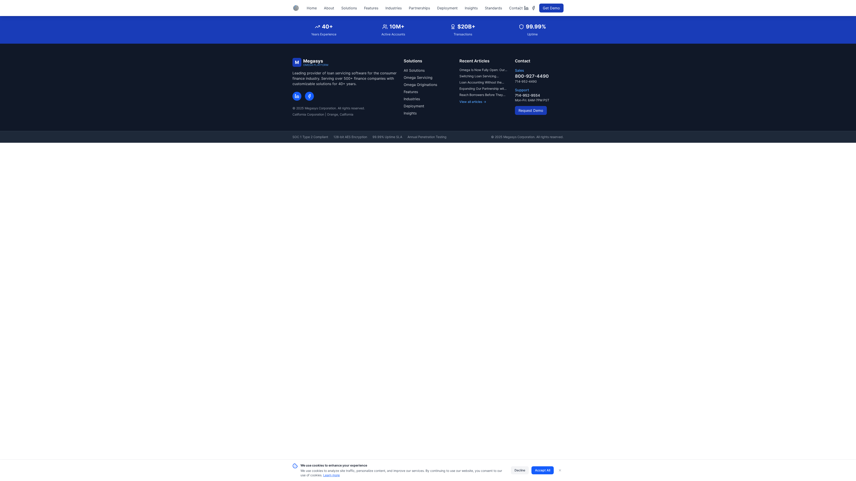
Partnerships (419, 8)
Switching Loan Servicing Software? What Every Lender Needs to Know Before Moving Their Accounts (481, 76)
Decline (519, 470)
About (329, 8)
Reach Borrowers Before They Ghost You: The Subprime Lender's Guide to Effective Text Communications (482, 95)
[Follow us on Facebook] (533, 8)
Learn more (331, 475)
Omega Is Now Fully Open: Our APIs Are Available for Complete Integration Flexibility (482, 70)
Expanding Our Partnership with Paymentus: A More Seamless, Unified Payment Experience (482, 89)
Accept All (542, 470)
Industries (393, 8)
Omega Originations (420, 84)
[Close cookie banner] (560, 470)
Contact (516, 8)
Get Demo (551, 8)
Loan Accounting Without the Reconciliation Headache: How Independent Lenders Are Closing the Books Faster (481, 82)
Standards (493, 8)
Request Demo (531, 110)
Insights (471, 8)
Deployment (447, 8)
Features (371, 8)
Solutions (349, 8)
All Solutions (414, 70)
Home (312, 8)
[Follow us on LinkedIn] (526, 8)
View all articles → (472, 102)
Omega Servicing (418, 77)
